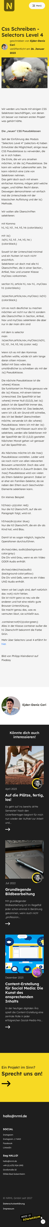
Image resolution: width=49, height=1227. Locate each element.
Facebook (7, 1143)
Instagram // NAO (12, 1139)
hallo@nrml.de (10, 1161)
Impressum (8, 1208)
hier (4, 643)
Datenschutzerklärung (14, 1203)
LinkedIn (7, 1147)
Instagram (8, 1134)
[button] (24, 1077)
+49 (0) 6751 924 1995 (13, 1165)
